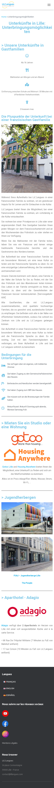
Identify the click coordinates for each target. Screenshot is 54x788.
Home (4, 17)
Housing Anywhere (26, 466)
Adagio (4, 625)
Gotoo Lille (7, 466)
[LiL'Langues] (9, 4)
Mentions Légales (9, 743)
